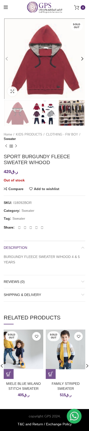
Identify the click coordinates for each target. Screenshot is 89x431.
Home (8, 134)
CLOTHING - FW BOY (62, 134)
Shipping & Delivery (22, 295)
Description (15, 248)
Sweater (10, 139)
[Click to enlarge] (12, 91)
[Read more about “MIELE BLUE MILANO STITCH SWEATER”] (9, 374)
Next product (16, 146)
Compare (15, 189)
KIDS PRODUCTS (29, 134)
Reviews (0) (14, 282)
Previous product (6, 146)
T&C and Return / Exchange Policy (45, 424)
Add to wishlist (46, 189)
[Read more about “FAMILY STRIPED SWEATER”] (51, 374)
